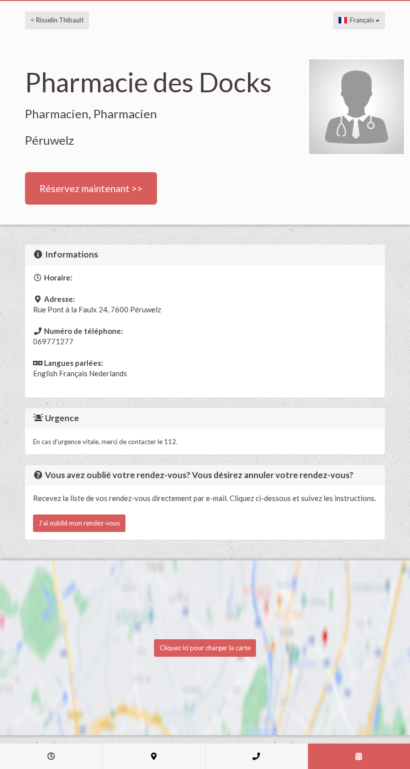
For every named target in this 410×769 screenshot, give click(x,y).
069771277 (53, 341)
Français (361, 20)
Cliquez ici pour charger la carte (205, 648)
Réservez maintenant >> (91, 188)
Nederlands (108, 373)
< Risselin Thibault (57, 20)
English (45, 373)
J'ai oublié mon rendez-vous (79, 523)
